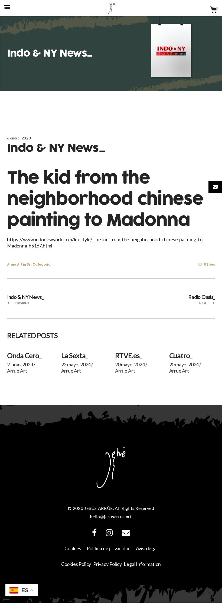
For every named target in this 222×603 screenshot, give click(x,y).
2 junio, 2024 (20, 364)
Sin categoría (39, 264)
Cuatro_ (180, 355)
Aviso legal (147, 548)
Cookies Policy (76, 564)
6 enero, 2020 (19, 138)
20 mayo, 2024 (130, 364)
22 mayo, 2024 (76, 364)
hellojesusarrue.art (111, 516)
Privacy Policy (107, 564)
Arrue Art (14, 264)
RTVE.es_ (128, 355)
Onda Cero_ (24, 355)
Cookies (72, 548)
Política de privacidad (108, 548)
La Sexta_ (74, 355)
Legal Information (142, 564)
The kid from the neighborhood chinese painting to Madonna (105, 199)
